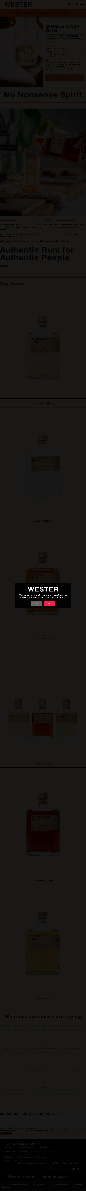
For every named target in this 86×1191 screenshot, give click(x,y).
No (49, 603)
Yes (36, 603)
